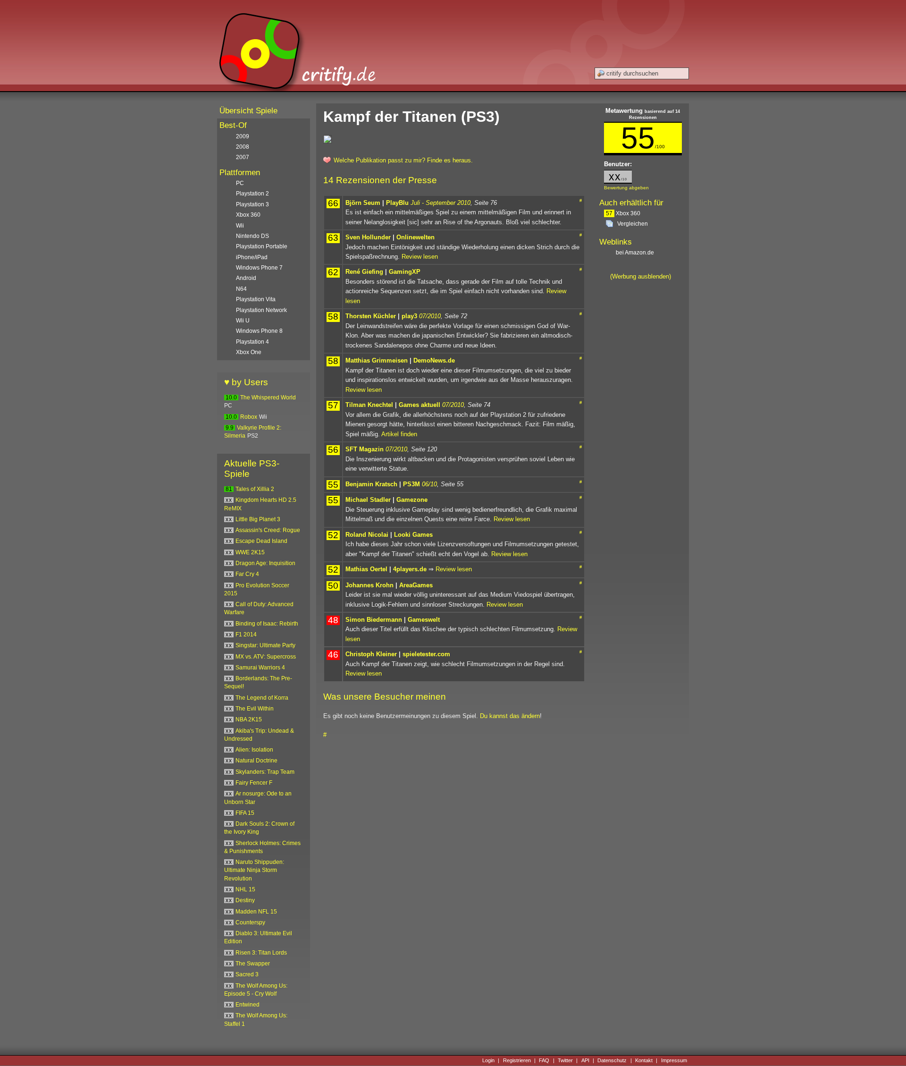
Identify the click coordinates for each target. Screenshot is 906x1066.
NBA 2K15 (248, 719)
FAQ (544, 1060)
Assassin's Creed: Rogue (267, 530)
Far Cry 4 (247, 574)
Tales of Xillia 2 (254, 489)
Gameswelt (424, 619)
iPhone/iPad (252, 257)
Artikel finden (399, 434)
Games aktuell (419, 404)
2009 (242, 136)
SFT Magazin (364, 449)
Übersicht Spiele (248, 110)
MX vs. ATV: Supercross (265, 657)
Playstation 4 (252, 341)
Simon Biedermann (373, 619)
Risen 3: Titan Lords (261, 953)
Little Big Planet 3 (257, 519)
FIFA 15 (244, 813)
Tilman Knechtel (369, 404)
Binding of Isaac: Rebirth (266, 623)
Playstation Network (261, 310)
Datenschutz (612, 1060)
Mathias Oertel (366, 569)
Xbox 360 (623, 213)
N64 (241, 289)
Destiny (245, 900)
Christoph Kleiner (371, 654)
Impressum (674, 1060)
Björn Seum (362, 202)
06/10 (429, 484)
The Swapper (252, 963)
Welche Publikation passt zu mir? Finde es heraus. (403, 160)
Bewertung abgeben (626, 187)
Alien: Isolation (254, 750)
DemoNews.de (434, 360)
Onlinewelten (415, 237)
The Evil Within (254, 708)
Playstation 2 (252, 193)
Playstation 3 (252, 204)
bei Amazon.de (635, 252)
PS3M (411, 484)
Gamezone (412, 499)
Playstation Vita (256, 299)
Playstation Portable (261, 246)
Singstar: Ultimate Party (265, 645)
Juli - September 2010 (440, 202)
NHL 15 (245, 889)
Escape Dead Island (261, 541)
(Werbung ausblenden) (640, 276)
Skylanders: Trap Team (264, 772)
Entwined (247, 1004)
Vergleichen (632, 223)
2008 (242, 147)
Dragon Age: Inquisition (265, 563)
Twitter (565, 1060)
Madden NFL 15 (256, 911)
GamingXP (404, 271)
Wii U (243, 320)
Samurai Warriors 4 (260, 667)
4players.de (410, 569)
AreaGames (416, 585)
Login (488, 1060)
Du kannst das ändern (510, 715)
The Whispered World (268, 397)
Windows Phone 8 (259, 331)
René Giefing (364, 271)
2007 (242, 157)
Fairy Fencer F (253, 783)
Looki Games (413, 534)
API (585, 1060)
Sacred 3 (247, 974)
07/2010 (430, 316)
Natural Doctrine (256, 760)
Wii (240, 225)
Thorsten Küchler (370, 316)
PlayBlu (397, 202)
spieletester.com (426, 654)
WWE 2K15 (250, 552)
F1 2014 (246, 634)
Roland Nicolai (366, 534)
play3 (409, 316)
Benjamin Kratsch (371, 484)
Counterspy (250, 922)
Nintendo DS (252, 236)
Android (246, 278)
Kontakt (644, 1060)
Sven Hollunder (368, 237)
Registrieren (517, 1060)
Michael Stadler (368, 499)
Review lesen (420, 256)
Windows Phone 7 (259, 267)
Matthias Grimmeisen (376, 360)
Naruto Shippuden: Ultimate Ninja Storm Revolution (254, 870)
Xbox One (248, 352)
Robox (248, 417)
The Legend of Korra (261, 698)
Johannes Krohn (369, 585)
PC (240, 183)
